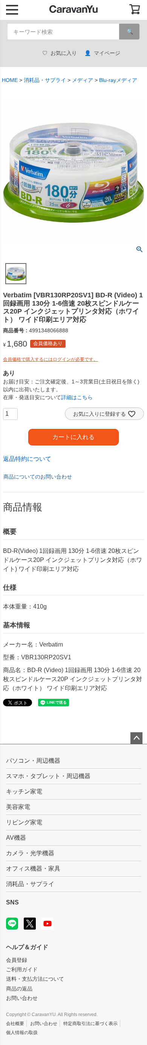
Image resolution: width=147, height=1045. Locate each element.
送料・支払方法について (35, 979)
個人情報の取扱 (22, 1032)
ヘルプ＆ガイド (27, 947)
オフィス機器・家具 (33, 868)
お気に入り (64, 53)
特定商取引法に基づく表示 (90, 1023)
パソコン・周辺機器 (33, 760)
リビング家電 (24, 822)
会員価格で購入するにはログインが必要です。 (50, 359)
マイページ (107, 53)
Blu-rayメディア (118, 80)
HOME (10, 80)
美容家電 (18, 807)
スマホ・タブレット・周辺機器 (48, 776)
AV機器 (16, 837)
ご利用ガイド (22, 969)
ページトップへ (136, 738)
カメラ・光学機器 (30, 853)
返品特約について (27, 459)
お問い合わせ (22, 998)
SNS (12, 902)
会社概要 (15, 1023)
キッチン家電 (24, 791)
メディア (82, 80)
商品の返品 (19, 989)
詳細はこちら (77, 397)
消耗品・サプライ (45, 80)
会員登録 (16, 960)
